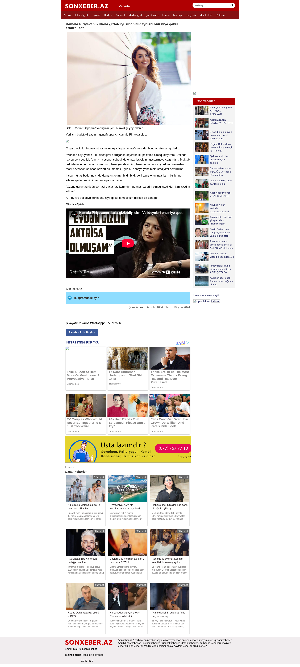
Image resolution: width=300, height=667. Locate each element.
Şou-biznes (152, 15)
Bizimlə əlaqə (73, 654)
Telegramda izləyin (86, 298)
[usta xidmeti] (130, 449)
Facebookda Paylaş (82, 332)
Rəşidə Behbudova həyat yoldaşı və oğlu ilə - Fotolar (221, 147)
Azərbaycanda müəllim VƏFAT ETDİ (221, 121)
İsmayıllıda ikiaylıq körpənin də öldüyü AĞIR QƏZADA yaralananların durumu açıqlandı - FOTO (213, 268)
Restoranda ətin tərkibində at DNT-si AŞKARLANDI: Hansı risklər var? (221, 244)
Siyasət (96, 15)
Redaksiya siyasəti (92, 654)
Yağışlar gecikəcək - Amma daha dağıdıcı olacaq (221, 281)
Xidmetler (70, 467)
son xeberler (136, 645)
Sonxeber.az (74, 288)
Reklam (220, 15)
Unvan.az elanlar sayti (206, 295)
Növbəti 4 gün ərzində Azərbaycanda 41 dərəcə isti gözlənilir (221, 208)
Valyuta (124, 6)
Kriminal (120, 15)
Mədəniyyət (135, 15)
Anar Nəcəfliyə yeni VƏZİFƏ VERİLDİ (220, 194)
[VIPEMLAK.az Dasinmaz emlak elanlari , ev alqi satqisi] (202, 301)
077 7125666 (114, 323)
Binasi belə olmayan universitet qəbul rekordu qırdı (221, 135)
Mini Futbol (206, 15)
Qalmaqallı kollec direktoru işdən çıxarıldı (219, 159)
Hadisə (108, 15)
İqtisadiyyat (81, 15)
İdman (165, 15)
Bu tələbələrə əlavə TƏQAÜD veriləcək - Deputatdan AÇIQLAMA (221, 171)
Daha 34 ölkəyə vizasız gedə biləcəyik (222, 255)
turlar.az (215, 301)
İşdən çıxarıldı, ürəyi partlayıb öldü (221, 182)
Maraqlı (177, 15)
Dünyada (191, 15)
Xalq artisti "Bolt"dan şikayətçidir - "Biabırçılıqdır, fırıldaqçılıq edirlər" (221, 220)
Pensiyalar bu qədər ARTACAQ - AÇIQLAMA (221, 110)
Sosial (67, 15)
